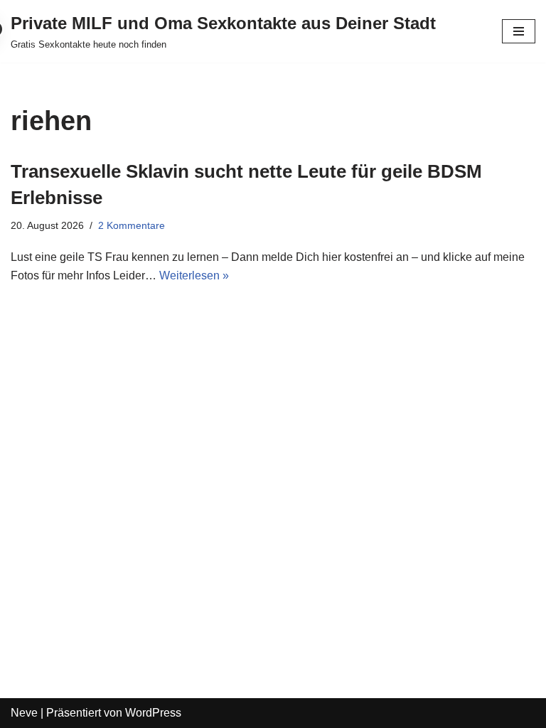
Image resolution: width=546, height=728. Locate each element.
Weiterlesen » (194, 275)
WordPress (153, 713)
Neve (24, 713)
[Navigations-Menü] (518, 31)
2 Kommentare (131, 225)
